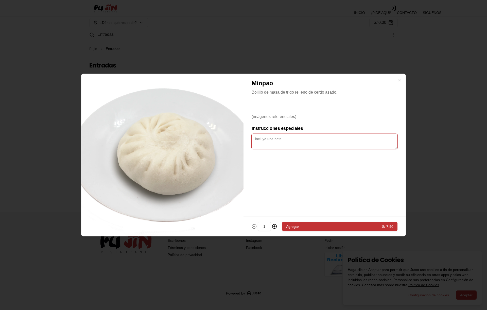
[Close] (399, 80)
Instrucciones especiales (277, 128)
